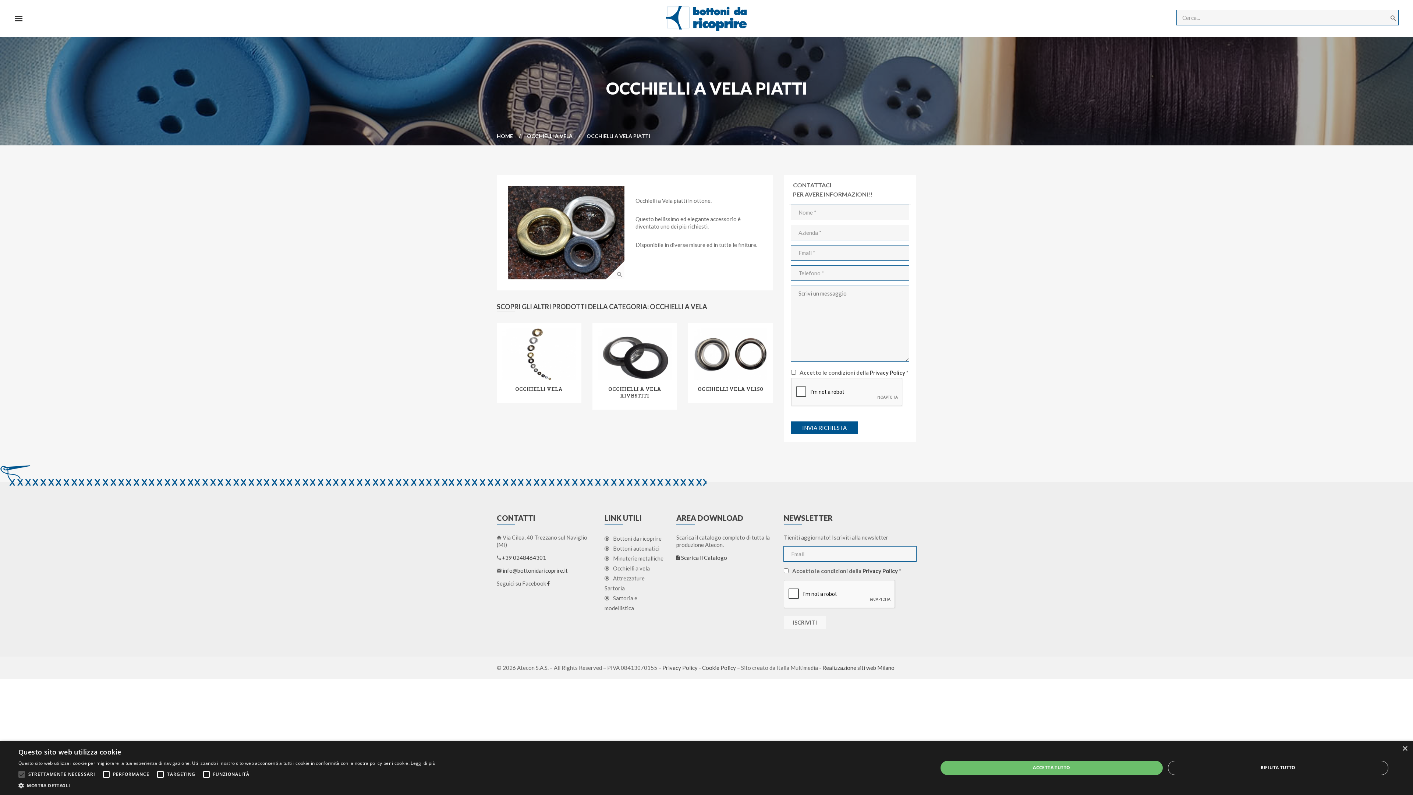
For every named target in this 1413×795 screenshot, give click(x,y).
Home (505, 136)
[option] (566, 232)
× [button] (1404, 749)
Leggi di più (423, 763)
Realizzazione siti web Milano (858, 667)
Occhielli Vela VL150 (730, 388)
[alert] (706, 768)
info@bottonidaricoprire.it (535, 570)
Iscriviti (805, 622)
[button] (226, 785)
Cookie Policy (719, 667)
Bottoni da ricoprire (637, 538)
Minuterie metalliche (638, 558)
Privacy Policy (887, 372)
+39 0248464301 (524, 557)
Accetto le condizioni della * (854, 372)
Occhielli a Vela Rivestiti (634, 392)
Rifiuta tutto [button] (1278, 767)
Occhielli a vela (550, 136)
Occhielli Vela (539, 388)
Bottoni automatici (636, 548)
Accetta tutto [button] (1051, 767)
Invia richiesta (824, 427)
